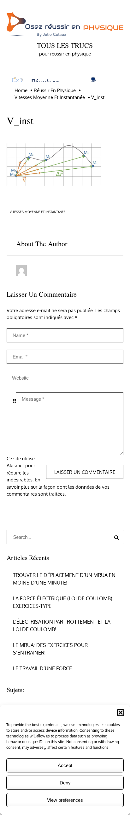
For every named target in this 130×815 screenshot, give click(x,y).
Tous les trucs (65, 45)
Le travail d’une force (42, 668)
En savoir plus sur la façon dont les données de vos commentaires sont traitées (58, 487)
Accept (65, 765)
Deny (65, 782)
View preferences (65, 800)
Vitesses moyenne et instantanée (38, 212)
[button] (120, 712)
